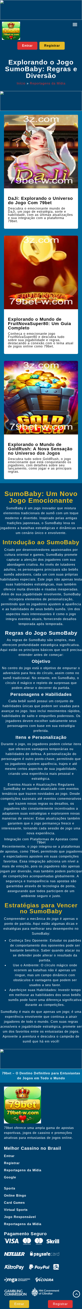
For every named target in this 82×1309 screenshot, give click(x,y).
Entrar (9, 1156)
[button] (75, 24)
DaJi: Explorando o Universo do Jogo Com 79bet (40, 200)
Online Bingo (15, 1195)
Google (10, 1177)
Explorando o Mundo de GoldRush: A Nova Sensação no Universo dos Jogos (40, 449)
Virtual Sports (16, 1209)
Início (21, 83)
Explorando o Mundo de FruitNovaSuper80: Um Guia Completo (39, 323)
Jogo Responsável (20, 1217)
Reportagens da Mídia (47, 83)
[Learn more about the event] (41, 10)
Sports (9, 1188)
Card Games (14, 1202)
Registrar (12, 1163)
